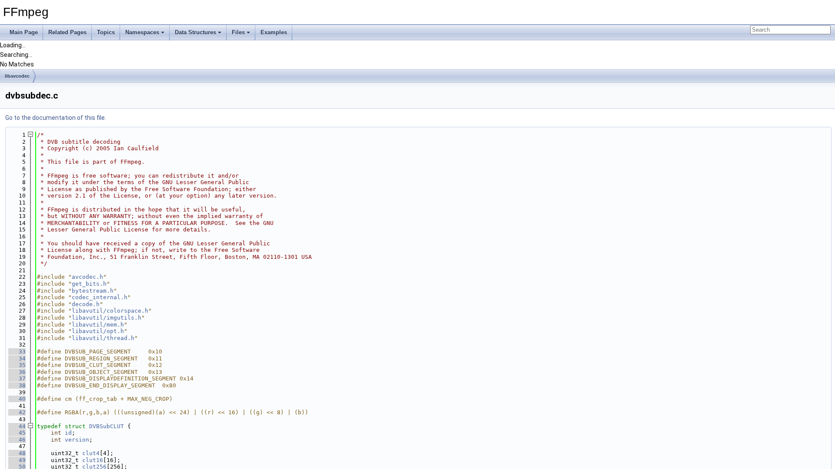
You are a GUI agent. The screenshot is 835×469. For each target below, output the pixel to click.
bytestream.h (93, 290)
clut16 (92, 460)
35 (17, 365)
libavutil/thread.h (103, 338)
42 (17, 412)
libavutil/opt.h (98, 331)
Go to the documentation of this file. (55, 117)
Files (238, 32)
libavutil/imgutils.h (106, 317)
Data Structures (195, 32)
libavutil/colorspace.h (110, 310)
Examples (274, 32)
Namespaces (142, 32)
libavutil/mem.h (98, 324)
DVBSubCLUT (106, 426)
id (68, 432)
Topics (106, 32)
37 (17, 378)
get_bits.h (89, 284)
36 (17, 372)
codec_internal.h (99, 297)
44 (17, 426)
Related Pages (67, 32)
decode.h (86, 304)
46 (17, 439)
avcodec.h (87, 277)
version (77, 439)
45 (17, 432)
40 (17, 399)
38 (17, 385)
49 (17, 460)
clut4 (91, 453)
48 (17, 453)
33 (17, 351)
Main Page (24, 32)
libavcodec (17, 76)
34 (17, 358)
